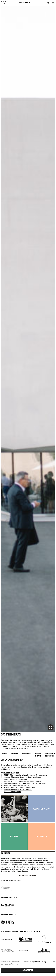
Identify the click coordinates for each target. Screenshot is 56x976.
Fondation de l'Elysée (50, 755)
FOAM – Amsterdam (12, 792)
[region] (28, 966)
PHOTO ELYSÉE (4, 2)
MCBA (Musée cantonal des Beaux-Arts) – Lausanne (25, 775)
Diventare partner (28, 876)
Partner (14, 754)
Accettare (15, 964)
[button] (53, 2)
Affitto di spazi (38, 755)
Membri (4, 754)
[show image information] (51, 727)
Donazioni (27, 754)
